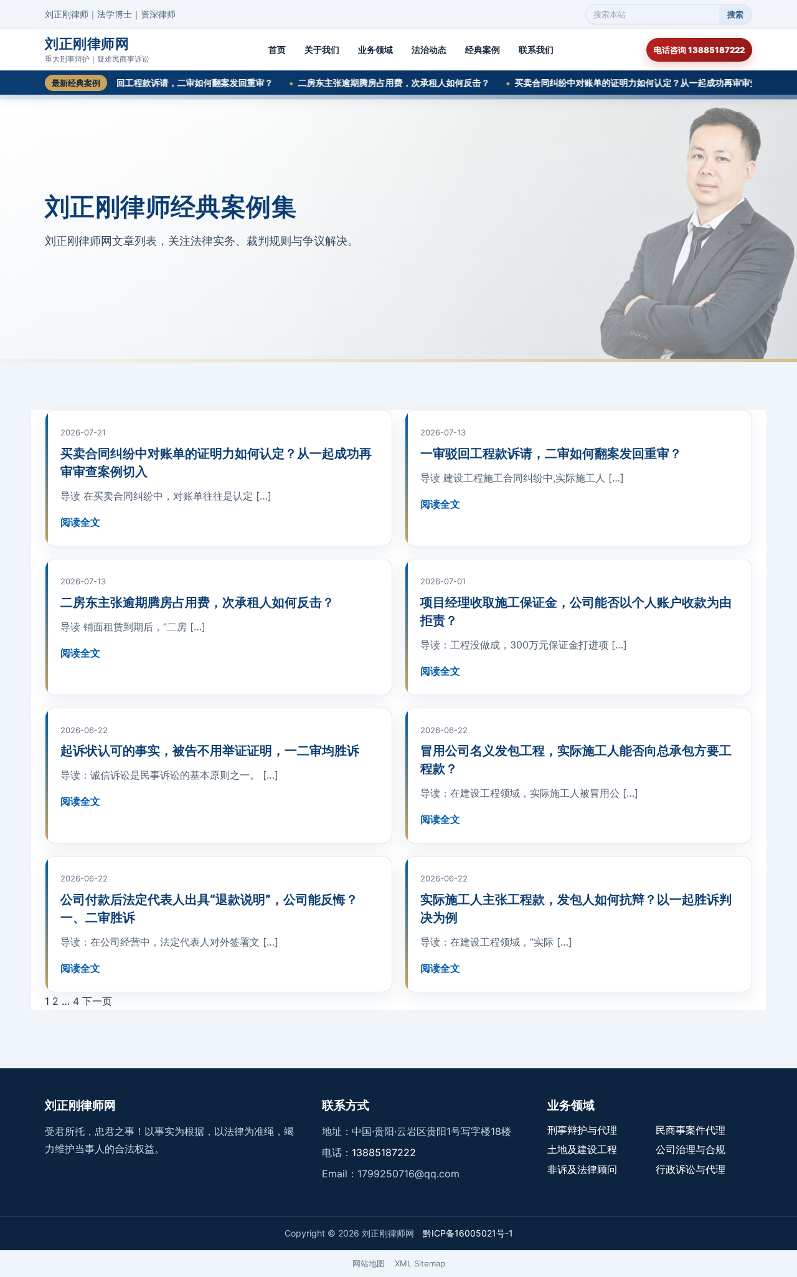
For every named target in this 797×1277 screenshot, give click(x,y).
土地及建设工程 (582, 1149)
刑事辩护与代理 (582, 1130)
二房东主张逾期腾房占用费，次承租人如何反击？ (363, 82)
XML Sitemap (420, 1263)
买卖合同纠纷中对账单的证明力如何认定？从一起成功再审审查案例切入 (623, 82)
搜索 (735, 14)
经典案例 (482, 49)
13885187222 (384, 1152)
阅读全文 (80, 522)
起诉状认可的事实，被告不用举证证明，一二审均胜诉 (209, 750)
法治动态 (429, 49)
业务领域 (375, 49)
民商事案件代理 (690, 1130)
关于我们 (321, 49)
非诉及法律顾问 (582, 1169)
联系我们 (536, 49)
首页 (277, 49)
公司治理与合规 (690, 1149)
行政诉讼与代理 (690, 1169)
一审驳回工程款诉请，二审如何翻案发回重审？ (150, 82)
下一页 (97, 1001)
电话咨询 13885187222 (699, 50)
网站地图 (368, 1263)
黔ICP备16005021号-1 (468, 1233)
